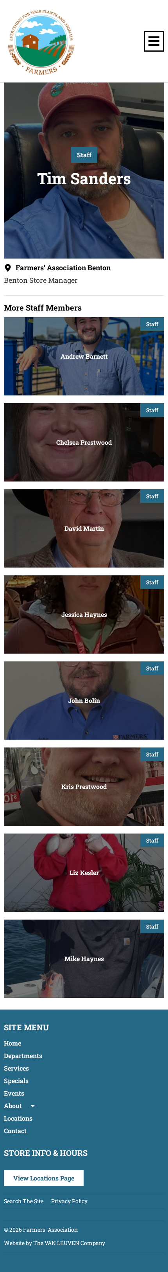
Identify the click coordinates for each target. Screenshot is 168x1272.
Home (12, 1043)
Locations (18, 1118)
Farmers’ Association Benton (63, 267)
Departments (23, 1055)
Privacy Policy (69, 1201)
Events (14, 1093)
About (13, 1105)
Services (16, 1068)
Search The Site (23, 1201)
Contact (15, 1130)
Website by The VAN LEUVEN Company (54, 1243)
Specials (16, 1080)
